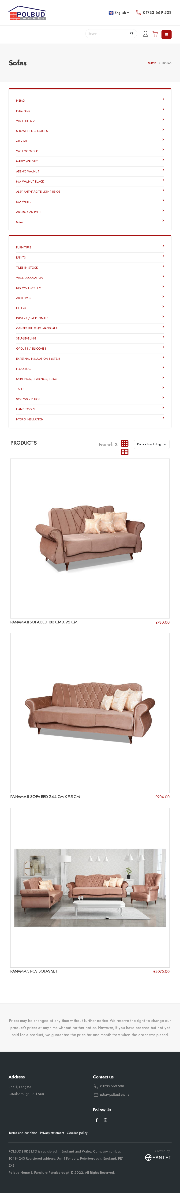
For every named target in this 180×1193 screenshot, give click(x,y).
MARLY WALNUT (27, 161)
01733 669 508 (112, 1086)
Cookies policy (77, 1132)
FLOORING (23, 369)
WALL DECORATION (29, 277)
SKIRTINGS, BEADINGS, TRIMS (36, 379)
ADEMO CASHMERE (29, 212)
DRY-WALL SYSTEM (28, 288)
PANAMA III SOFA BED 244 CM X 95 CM (45, 797)
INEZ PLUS (23, 110)
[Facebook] (97, 1120)
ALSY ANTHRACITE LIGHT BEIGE (38, 191)
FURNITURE (23, 247)
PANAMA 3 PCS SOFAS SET (34, 971)
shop (152, 63)
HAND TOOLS (25, 409)
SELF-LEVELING (26, 338)
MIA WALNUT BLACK (30, 181)
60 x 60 (21, 141)
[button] (119, 13)
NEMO (20, 100)
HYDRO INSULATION (30, 419)
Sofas (19, 222)
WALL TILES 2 (25, 121)
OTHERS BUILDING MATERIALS (36, 328)
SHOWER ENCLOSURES (32, 131)
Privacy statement (52, 1132)
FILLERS (21, 308)
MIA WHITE (23, 201)
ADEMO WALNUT (27, 171)
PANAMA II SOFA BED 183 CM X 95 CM (43, 622)
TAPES (20, 389)
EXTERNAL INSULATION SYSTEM (38, 358)
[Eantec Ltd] (158, 1157)
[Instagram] (105, 1120)
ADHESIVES (23, 298)
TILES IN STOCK (27, 267)
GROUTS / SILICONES (31, 348)
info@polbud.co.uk (114, 1095)
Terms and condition (22, 1132)
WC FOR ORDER (27, 151)
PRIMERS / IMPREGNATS (32, 318)
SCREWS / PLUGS (28, 399)
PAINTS (21, 257)
